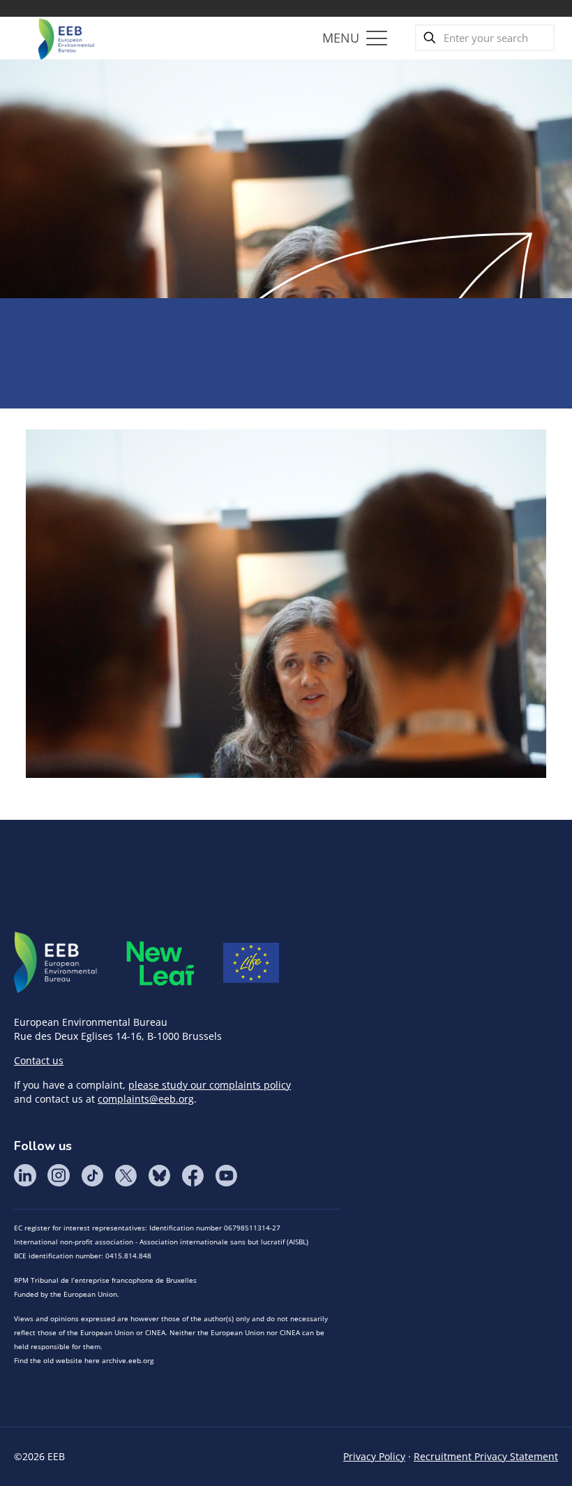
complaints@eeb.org (146, 1098)
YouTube (226, 1175)
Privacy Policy (374, 1456)
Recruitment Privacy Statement (486, 1456)
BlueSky (159, 1175)
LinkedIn (25, 1175)
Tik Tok (92, 1175)
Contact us (38, 1060)
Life (251, 963)
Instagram (58, 1175)
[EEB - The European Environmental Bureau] (66, 38)
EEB (56, 963)
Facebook (192, 1175)
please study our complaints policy (209, 1084)
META (160, 963)
